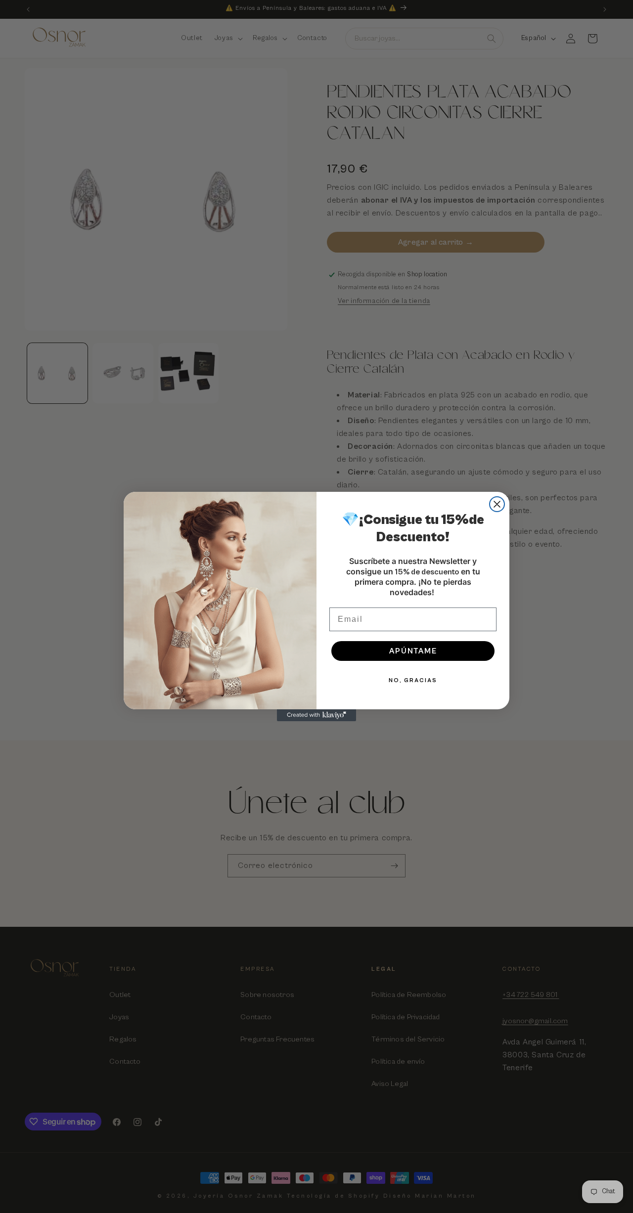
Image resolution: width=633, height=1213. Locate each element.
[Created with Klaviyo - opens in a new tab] (316, 715)
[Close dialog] (497, 504)
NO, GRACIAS (413, 680)
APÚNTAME (413, 651)
